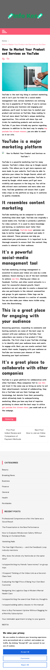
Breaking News (8, 475)
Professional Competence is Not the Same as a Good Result (23, 520)
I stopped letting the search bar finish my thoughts (24, 599)
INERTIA (5, 624)
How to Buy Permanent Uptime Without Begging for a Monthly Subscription (24, 612)
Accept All (25, 652)
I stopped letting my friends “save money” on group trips (25, 566)
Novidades (6, 503)
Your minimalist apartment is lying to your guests (23, 619)
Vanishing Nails (8, 541)
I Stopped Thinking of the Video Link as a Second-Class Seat (24, 574)
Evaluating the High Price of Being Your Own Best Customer (23, 583)
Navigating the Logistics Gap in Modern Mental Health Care (22, 592)
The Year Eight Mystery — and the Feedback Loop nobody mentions (24, 549)
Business (6, 481)
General (5, 492)
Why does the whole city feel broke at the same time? (23, 557)
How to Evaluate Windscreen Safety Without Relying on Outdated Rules (22, 534)
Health (5, 497)
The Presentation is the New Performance (20, 527)
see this (15, 279)
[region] (25, 649)
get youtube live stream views (15, 407)
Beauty (5, 469)
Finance (5, 486)
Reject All (25, 665)
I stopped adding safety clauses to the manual (22, 604)
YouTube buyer (26, 230)
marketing (9, 419)
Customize (25, 658)
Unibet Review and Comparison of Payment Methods (13, 436)
